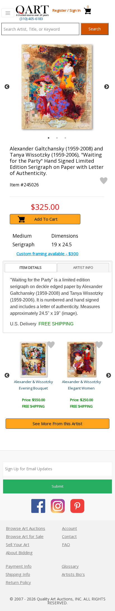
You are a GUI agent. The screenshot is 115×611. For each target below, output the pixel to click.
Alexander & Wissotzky (33, 381)
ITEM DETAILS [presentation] (31, 267)
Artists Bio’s (73, 574)
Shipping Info (18, 574)
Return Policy (18, 582)
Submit (57, 486)
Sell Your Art (17, 544)
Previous (7, 87)
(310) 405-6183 (31, 18)
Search (94, 28)
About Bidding (19, 552)
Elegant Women (81, 388)
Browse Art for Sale (25, 536)
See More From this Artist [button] (57, 423)
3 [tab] (65, 138)
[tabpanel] (57, 87)
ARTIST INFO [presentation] (83, 267)
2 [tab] (57, 138)
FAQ (66, 544)
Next (106, 87)
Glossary (70, 566)
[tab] (31, 267)
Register (59, 10)
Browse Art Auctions (25, 528)
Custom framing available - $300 (47, 253)
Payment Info (19, 566)
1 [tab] (48, 138)
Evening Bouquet (33, 388)
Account (69, 528)
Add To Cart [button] (46, 219)
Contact (69, 536)
